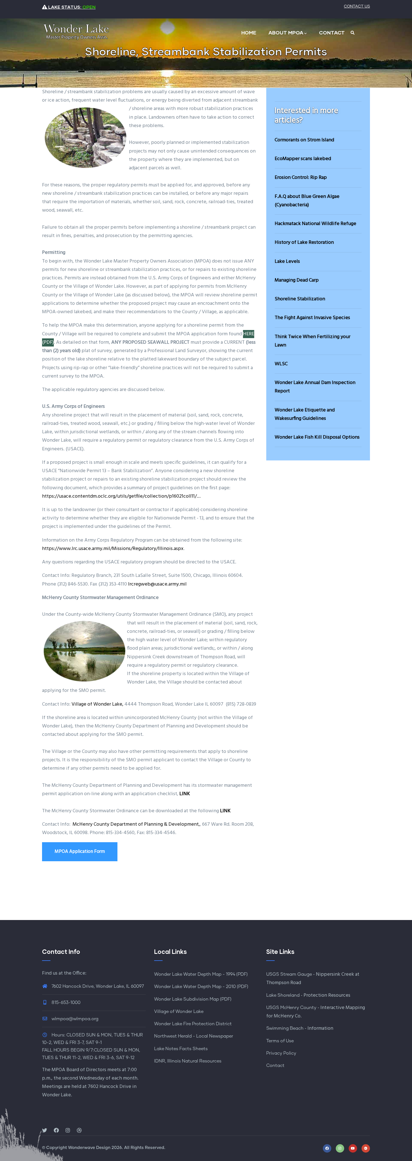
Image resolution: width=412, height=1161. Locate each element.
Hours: (58, 1035)
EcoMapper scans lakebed (303, 159)
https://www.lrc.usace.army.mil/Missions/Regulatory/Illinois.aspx (113, 549)
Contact (275, 1065)
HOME (248, 32)
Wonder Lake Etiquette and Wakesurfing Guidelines (305, 414)
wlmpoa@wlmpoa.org (74, 1019)
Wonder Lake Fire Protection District (193, 1024)
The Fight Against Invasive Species (312, 318)
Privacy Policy (281, 1053)
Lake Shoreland (283, 995)
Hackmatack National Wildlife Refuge (315, 224)
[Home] (75, 31)
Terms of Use (280, 1041)
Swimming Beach (285, 1028)
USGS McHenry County (291, 1007)
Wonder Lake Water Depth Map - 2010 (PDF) (201, 986)
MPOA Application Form (80, 851)
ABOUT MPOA (286, 32)
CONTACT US (357, 6)
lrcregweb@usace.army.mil (157, 584)
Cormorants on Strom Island (304, 140)
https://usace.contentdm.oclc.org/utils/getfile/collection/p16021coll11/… (121, 496)
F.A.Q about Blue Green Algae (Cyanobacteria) (307, 201)
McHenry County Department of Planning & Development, (136, 824)
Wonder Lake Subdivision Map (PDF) (193, 999)
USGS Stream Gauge (289, 974)
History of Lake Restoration (304, 242)
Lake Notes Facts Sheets (181, 1049)
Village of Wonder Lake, (97, 704)
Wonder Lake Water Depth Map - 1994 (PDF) (201, 974)
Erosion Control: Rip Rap (301, 178)
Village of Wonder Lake (178, 1011)
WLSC (281, 364)
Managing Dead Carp (297, 280)
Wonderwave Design (89, 1148)
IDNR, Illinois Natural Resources (187, 1061)
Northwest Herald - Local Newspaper (193, 1036)
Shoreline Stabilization (300, 299)
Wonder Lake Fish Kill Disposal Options (317, 437)
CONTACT (332, 32)
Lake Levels (287, 262)
